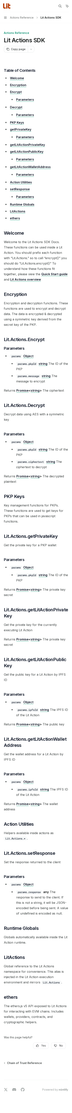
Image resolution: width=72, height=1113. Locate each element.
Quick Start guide (54, 274)
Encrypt (16, 92)
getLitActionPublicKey (26, 152)
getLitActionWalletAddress (30, 167)
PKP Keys (17, 122)
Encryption (18, 85)
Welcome (17, 78)
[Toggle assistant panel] (67, 6)
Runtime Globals (22, 204)
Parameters (25, 99)
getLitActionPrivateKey (27, 145)
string (43, 364)
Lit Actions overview (25, 279)
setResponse (20, 189)
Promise (22, 390)
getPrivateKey (20, 129)
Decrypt (16, 107)
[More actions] (31, 49)
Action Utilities (21, 182)
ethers (15, 218)
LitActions (17, 211)
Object (28, 356)
